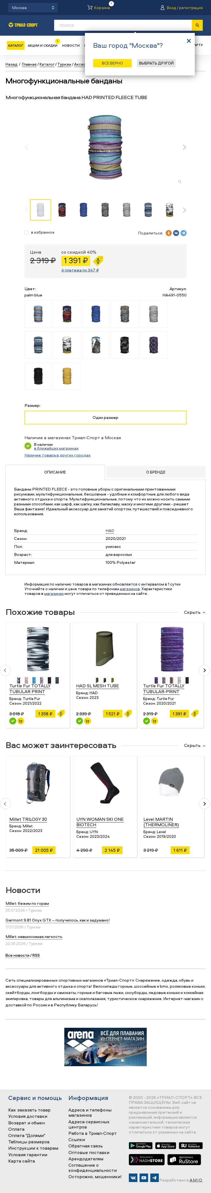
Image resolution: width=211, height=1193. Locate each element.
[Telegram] (154, 1178)
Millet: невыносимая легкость (33, 936)
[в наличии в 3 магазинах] (146, 721)
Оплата (16, 1129)
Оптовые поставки (88, 1152)
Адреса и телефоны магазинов (90, 1112)
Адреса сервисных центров (88, 1124)
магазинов (130, 588)
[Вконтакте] (133, 1178)
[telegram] (184, 233)
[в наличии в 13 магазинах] (79, 721)
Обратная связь (85, 1146)
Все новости (17, 955)
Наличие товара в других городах (57, 455)
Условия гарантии (27, 1155)
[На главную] (23, 24)
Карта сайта (21, 1161)
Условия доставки (27, 1116)
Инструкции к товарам (33, 1148)
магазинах (54, 593)
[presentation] (29, 147)
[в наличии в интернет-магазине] (20, 721)
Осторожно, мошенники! (95, 1177)
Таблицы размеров (28, 1142)
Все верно (112, 63)
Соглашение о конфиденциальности (92, 1168)
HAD (110, 530)
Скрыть (192, 612)
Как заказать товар (29, 1110)
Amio (196, 1180)
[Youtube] (144, 1178)
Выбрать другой (156, 63)
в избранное (42, 232)
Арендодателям (85, 1159)
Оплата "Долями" (26, 1135)
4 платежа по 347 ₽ (80, 270)
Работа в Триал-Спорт (92, 1133)
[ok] (169, 233)
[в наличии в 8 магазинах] (12, 721)
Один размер (105, 417)
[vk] (176, 233)
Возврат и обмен (26, 1123)
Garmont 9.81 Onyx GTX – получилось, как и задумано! (57, 920)
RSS (36, 955)
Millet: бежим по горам (27, 903)
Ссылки (76, 1139)
